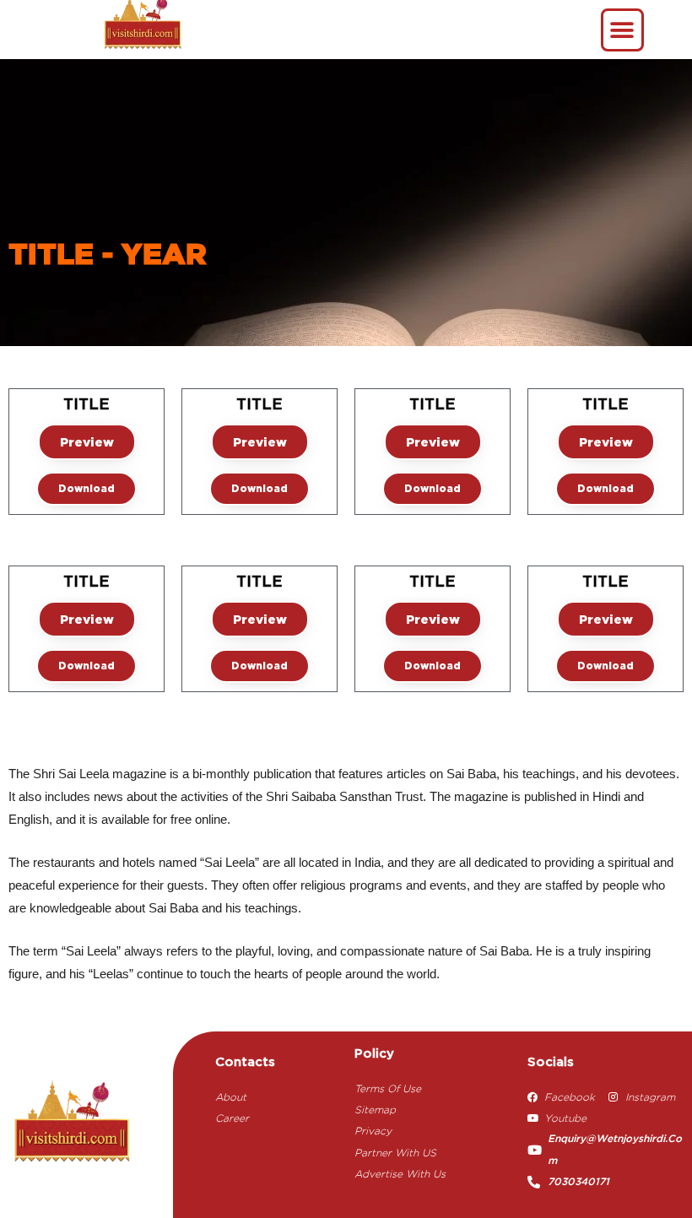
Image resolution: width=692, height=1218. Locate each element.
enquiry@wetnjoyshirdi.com (615, 1149)
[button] (622, 29)
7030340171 (578, 1182)
